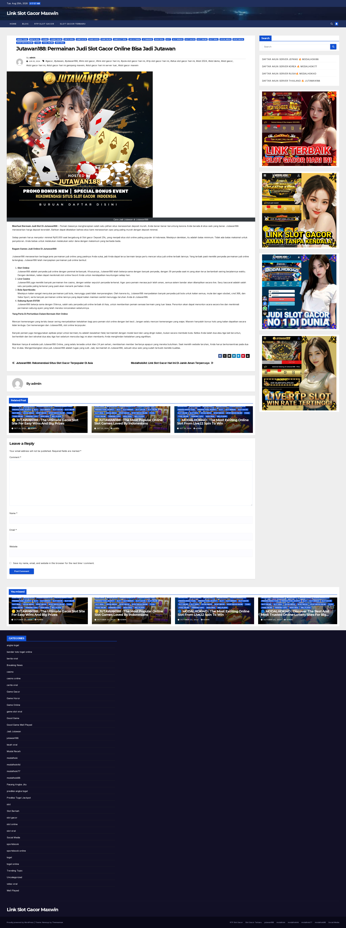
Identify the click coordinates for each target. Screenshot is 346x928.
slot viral (213, 39)
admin (32, 57)
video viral (60, 43)
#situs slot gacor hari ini (182, 61)
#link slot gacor (87, 61)
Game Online (106, 39)
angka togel (22, 39)
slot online (202, 39)
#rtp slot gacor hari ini (157, 61)
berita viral (35, 39)
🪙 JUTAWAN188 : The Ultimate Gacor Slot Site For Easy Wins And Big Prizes (45, 421)
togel (37, 43)
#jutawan (59, 61)
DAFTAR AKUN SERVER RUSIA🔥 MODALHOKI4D (289, 73)
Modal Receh (29, 406)
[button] (332, 23)
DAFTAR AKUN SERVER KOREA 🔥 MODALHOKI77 (289, 66)
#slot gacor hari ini (35, 65)
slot (168, 39)
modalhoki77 (208, 406)
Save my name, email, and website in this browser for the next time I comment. (53, 563)
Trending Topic (31, 416)
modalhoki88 (221, 406)
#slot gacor (227, 61)
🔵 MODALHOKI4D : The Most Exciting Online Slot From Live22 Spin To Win (213, 421)
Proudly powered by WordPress (20, 922)
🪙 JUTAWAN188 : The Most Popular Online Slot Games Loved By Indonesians (128, 421)
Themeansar (57, 922)
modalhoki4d (194, 406)
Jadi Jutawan (134, 39)
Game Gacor (81, 39)
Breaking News (15, 665)
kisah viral (159, 39)
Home (13, 24)
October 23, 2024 (23, 620)
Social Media (225, 39)
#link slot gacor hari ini (107, 61)
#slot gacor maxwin (128, 65)
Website (13, 546)
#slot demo (214, 61)
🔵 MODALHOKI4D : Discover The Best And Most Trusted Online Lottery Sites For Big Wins (295, 614)
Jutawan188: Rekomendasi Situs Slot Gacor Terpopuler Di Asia (54, 363)
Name (13, 513)
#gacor (49, 61)
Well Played (56, 416)
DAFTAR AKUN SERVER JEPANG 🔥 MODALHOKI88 (290, 59)
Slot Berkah (178, 39)
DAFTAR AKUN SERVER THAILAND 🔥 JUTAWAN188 (291, 80)
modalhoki (182, 406)
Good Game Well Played (19, 724)
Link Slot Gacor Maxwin (32, 13)
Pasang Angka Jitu (44, 406)
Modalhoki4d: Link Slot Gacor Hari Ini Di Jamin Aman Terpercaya (170, 363)
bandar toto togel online (19, 652)
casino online (56, 39)
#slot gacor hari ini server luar (101, 65)
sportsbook (238, 39)
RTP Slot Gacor (44, 24)
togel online (48, 43)
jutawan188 (147, 39)
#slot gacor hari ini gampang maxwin (65, 65)
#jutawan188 (71, 61)
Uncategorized (14, 877)
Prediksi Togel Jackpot (21, 409)
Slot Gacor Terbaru (72, 24)
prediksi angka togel (63, 406)
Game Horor (94, 39)
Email (13, 530)
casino (45, 39)
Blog (25, 24)
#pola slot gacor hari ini (133, 61)
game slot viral (120, 39)
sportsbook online (25, 43)
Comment (15, 457)
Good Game (13, 718)
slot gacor (190, 39)
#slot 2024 (201, 61)
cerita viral (69, 39)
